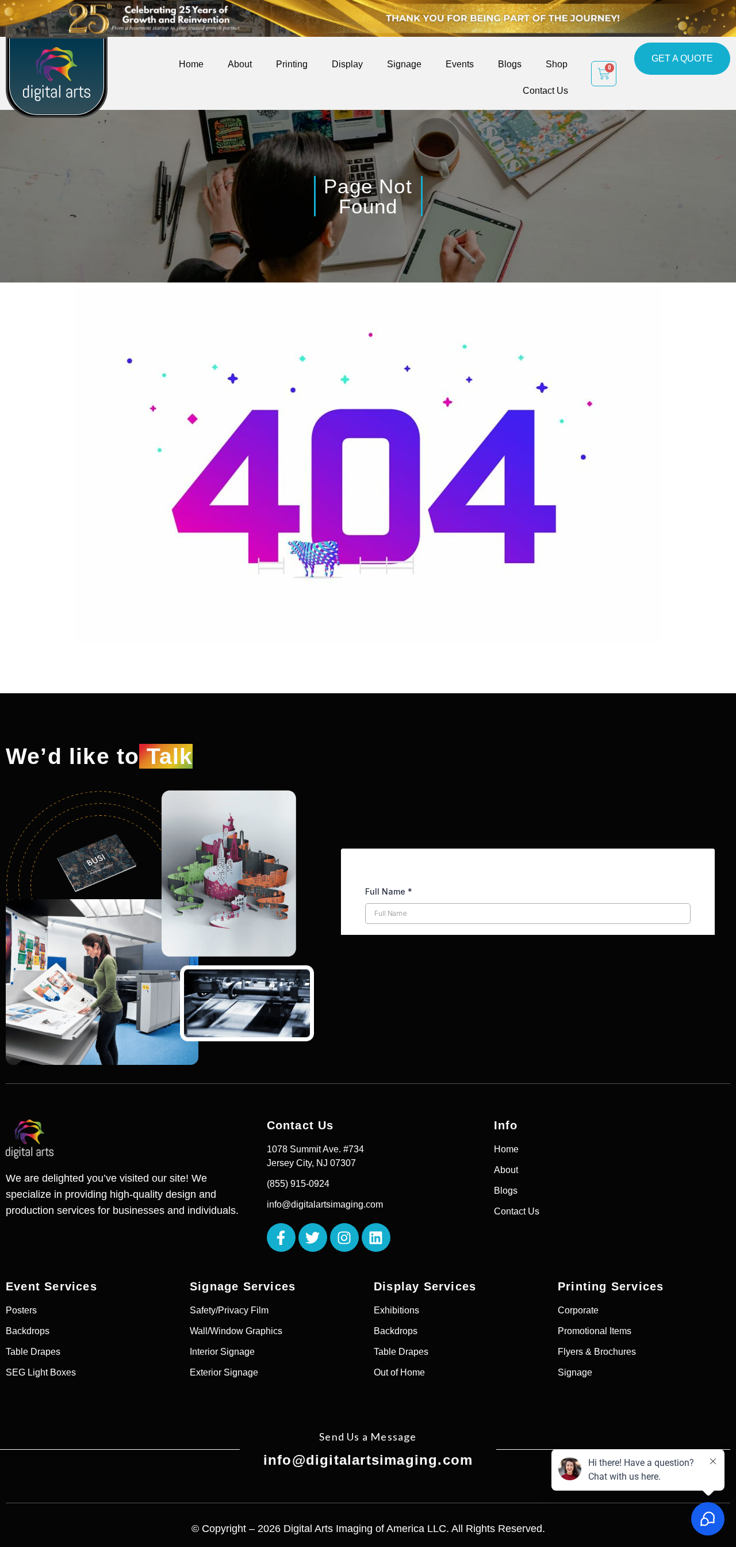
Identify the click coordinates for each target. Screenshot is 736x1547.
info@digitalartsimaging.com (368, 1460)
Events (460, 64)
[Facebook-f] (281, 1237)
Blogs (510, 64)
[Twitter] (312, 1237)
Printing (292, 64)
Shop (557, 64)
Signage (404, 64)
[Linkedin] (376, 1237)
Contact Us (545, 91)
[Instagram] (344, 1237)
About (240, 64)
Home (191, 64)
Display (347, 64)
